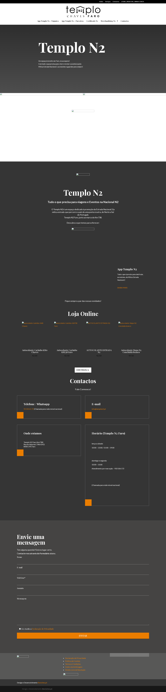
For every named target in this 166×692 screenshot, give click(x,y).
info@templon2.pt (99, 409)
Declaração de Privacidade (43, 629)
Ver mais (81, 370)
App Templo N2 (127, 269)
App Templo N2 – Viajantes (48, 21)
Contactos (116, 2)
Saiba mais (122, 288)
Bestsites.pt (42, 683)
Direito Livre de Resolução (75, 670)
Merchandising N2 (108, 21)
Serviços (108, 2)
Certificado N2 (92, 21)
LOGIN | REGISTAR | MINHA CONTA (132, 2)
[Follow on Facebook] (111, 655)
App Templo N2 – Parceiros (73, 21)
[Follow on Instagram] (131, 655)
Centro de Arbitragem (73, 667)
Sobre (101, 2)
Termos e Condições (73, 664)
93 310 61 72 (29, 409)
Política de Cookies (72, 661)
